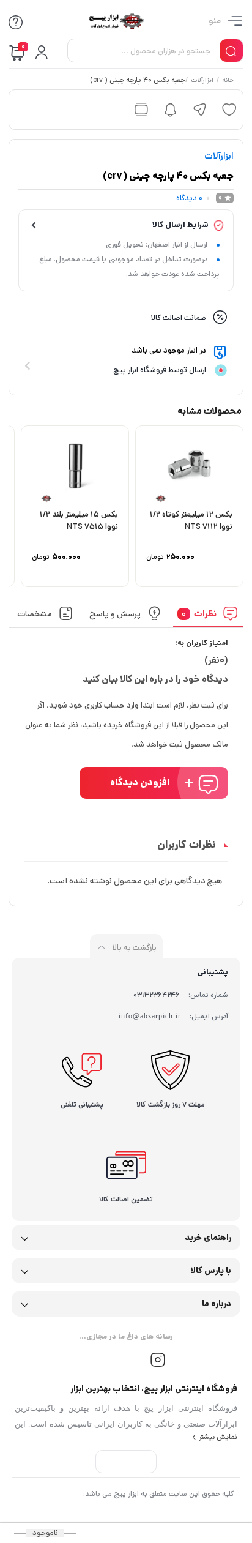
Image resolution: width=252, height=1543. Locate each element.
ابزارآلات (202, 81)
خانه (228, 81)
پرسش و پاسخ (115, 613)
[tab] (208, 616)
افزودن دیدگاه (140, 782)
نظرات (199, 613)
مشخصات (35, 613)
